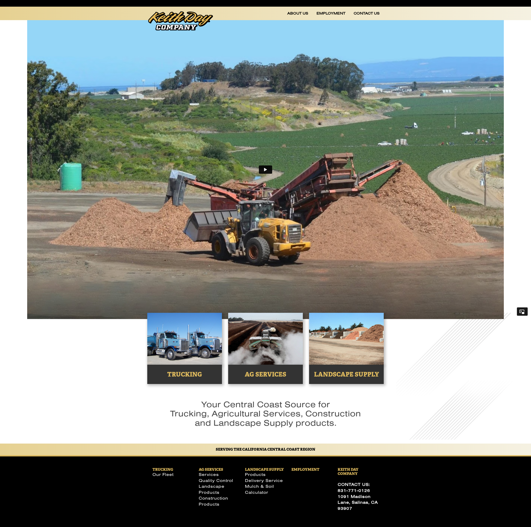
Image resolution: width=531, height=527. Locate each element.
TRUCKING (162, 469)
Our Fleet (163, 474)
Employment (331, 13)
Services (209, 474)
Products (255, 474)
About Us (297, 13)
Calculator (256, 492)
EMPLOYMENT (305, 469)
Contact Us (367, 13)
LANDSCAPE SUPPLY (264, 469)
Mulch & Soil (259, 486)
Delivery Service (264, 480)
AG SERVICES (211, 469)
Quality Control (216, 480)
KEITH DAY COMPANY (348, 471)
